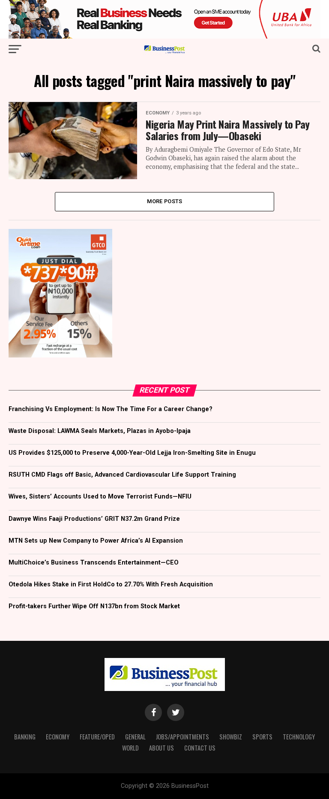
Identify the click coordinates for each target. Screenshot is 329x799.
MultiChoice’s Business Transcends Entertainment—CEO (94, 562)
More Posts (164, 201)
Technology (299, 736)
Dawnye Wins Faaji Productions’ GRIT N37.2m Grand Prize (94, 519)
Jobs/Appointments (182, 736)
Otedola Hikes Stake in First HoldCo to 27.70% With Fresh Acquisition (111, 584)
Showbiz (230, 736)
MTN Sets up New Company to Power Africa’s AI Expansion (96, 540)
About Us (161, 747)
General (135, 736)
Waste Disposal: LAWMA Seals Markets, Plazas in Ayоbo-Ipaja (100, 431)
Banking (25, 736)
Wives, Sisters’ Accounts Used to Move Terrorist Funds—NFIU (100, 496)
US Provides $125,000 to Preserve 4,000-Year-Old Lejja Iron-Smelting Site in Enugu (132, 453)
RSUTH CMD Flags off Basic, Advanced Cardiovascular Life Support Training (122, 474)
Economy (57, 736)
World (130, 747)
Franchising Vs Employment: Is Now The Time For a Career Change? (110, 409)
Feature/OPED (97, 736)
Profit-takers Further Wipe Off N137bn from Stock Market (94, 606)
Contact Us (199, 747)
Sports (262, 736)
